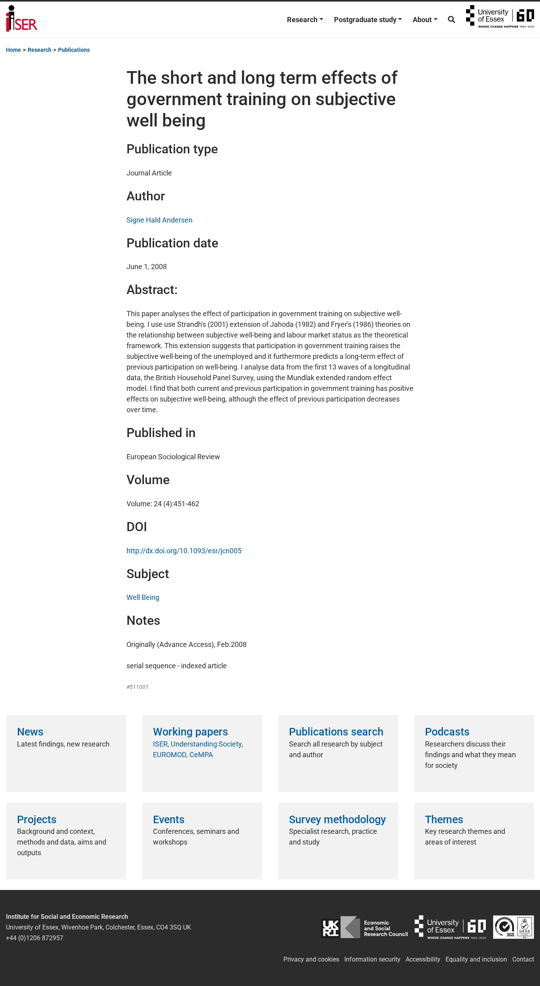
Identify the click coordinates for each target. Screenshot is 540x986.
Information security (372, 959)
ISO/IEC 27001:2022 (513, 927)
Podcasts (447, 732)
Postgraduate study (365, 19)
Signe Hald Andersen (160, 220)
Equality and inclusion (476, 959)
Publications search (336, 732)
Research (302, 19)
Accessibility (423, 959)
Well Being (143, 597)
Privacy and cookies (311, 959)
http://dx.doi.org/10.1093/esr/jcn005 (184, 551)
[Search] (451, 19)
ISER (160, 744)
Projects (37, 819)
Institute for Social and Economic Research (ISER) (22, 19)
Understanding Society (206, 744)
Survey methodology (337, 819)
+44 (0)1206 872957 (34, 938)
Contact (523, 959)
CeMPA (201, 754)
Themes (444, 819)
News (30, 732)
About (422, 19)
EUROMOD (169, 754)
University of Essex (500, 19)
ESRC (364, 927)
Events (169, 819)
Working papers (190, 732)
